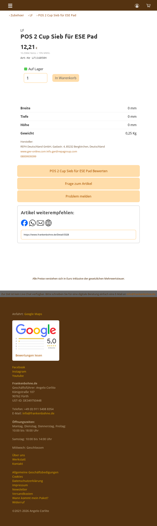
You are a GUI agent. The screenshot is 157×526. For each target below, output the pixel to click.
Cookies (17, 476)
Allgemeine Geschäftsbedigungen (35, 472)
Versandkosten (22, 494)
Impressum (20, 485)
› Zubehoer (16, 15)
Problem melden (78, 196)
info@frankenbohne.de (141, 294)
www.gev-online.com (33, 151)
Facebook (18, 367)
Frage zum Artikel (78, 183)
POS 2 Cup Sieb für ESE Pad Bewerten (79, 171)
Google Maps (33, 314)
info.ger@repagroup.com (61, 151)
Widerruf (18, 502)
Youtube (18, 376)
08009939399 (28, 156)
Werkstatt (19, 459)
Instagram (19, 371)
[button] (10, 5)
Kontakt (17, 464)
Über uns (18, 455)
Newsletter (19, 489)
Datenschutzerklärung (27, 481)
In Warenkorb (65, 78)
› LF (30, 15)
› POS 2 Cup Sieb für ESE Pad (56, 15)
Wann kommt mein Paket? (30, 498)
